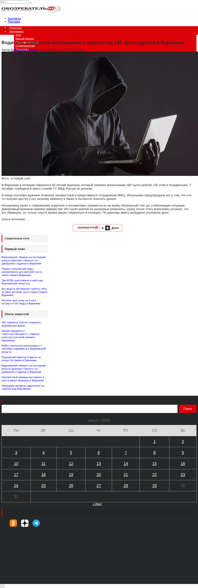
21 (126, 474)
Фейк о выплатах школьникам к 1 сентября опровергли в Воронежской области (24, 348)
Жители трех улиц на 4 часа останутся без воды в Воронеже (21, 302)
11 (43, 463)
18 (43, 474)
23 (183, 474)
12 (71, 463)
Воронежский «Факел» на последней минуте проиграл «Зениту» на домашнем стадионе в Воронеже (24, 260)
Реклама (14, 21)
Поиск (9, 401)
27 (99, 485)
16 (183, 463)
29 (154, 485)
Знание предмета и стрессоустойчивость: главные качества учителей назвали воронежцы (20, 335)
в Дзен (110, 228)
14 (126, 463)
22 (154, 474)
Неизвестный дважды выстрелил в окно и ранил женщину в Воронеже (23, 379)
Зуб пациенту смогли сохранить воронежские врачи (21, 324)
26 (71, 485)
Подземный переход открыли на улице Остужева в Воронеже (21, 359)
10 (16, 463)
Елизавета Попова (24, 49)
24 (16, 485)
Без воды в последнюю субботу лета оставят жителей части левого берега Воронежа (24, 292)
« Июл (97, 504)
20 (99, 474)
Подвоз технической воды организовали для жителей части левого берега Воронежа (22, 272)
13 (99, 463)
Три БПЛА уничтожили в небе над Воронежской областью (22, 282)
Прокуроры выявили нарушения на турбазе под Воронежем (23, 387)
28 (126, 485)
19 (71, 474)
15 (154, 463)
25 (43, 485)
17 (16, 474)
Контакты (14, 18)
